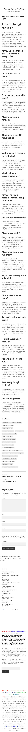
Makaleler (8, 419)
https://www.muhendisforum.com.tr (10, 556)
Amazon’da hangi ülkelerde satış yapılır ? (10, 575)
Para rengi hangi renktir (7, 464)
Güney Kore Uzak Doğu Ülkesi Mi (11, 476)
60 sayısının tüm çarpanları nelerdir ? (9, 590)
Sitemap (2, 560)
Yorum (3, 498)
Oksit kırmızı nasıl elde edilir (8, 461)
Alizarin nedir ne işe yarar (8, 431)
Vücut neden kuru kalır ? (7, 600)
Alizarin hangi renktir (16, 422)
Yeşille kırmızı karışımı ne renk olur (10, 467)
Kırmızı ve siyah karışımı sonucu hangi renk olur (12, 450)
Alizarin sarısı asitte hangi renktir (9, 433)
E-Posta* (3, 521)
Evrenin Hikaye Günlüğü (14, 9)
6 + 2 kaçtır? (4, 541)
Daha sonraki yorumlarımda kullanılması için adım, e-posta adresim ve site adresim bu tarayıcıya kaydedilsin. (13, 537)
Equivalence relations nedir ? (8, 572)
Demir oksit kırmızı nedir (8, 444)
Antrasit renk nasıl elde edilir (9, 442)
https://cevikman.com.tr (6, 558)
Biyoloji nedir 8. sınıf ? (6, 593)
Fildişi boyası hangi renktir (8, 447)
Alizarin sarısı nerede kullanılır (9, 439)
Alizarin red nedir (19, 431)
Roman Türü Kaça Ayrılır (9, 481)
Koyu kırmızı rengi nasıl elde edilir (10, 456)
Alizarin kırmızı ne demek (8, 425)
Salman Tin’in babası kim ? (7, 604)
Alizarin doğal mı (6, 422)
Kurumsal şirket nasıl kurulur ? (8, 597)
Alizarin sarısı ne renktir (7, 436)
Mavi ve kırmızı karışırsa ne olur (9, 458)
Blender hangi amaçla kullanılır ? (8, 586)
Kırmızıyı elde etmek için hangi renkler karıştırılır (13, 453)
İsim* (3, 514)
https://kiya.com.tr (18, 558)
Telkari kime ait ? (5, 579)
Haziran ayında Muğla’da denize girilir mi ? (10, 582)
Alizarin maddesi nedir (7, 428)
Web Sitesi (4, 528)
